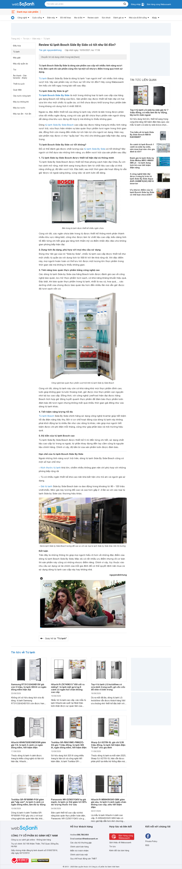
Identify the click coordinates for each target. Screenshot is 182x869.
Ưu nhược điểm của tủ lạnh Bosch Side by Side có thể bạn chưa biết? (142, 192)
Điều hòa (17, 46)
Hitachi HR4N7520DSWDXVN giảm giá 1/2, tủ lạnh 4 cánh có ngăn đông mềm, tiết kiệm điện (28, 745)
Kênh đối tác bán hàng (119, 850)
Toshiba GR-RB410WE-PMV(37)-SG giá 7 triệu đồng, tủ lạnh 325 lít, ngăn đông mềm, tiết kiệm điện (68, 745)
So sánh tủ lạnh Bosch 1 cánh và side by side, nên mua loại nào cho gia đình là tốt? (142, 148)
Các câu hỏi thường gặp (81, 843)
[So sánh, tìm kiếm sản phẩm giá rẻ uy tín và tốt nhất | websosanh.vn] (23, 4)
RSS (147, 845)
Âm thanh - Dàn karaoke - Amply (20, 77)
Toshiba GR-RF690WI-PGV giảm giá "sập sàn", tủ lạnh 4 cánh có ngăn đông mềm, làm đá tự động (28, 802)
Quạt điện (17, 90)
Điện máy (51, 18)
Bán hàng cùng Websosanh (159, 4)
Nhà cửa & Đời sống (138, 18)
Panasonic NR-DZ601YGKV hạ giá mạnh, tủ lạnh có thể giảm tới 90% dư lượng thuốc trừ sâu (69, 802)
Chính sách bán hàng (79, 847)
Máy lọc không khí (21, 102)
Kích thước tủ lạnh (51, 467)
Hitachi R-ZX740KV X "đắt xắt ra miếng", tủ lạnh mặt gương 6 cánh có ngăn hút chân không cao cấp (67, 688)
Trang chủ (15, 39)
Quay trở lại (56, 638)
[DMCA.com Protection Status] (40, 860)
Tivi (14, 70)
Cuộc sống (37, 18)
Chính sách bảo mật (79, 855)
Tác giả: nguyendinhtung (50, 50)
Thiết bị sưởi (19, 84)
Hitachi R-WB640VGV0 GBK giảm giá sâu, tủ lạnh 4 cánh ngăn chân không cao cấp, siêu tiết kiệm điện (108, 803)
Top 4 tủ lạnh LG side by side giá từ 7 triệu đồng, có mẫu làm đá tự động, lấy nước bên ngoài (149, 112)
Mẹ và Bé (78, 18)
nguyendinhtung (118, 575)
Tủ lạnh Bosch (46, 416)
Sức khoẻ (106, 18)
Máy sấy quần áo (20, 64)
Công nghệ (22, 18)
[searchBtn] (125, 4)
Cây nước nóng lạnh (22, 96)
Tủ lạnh (46, 39)
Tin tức (26, 39)
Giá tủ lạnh (46, 486)
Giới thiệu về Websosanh (120, 842)
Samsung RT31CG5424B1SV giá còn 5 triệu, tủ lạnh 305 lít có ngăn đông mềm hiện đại (28, 687)
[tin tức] (12, 17)
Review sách (93, 18)
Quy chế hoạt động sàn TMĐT (83, 859)
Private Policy (151, 841)
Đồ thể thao (65, 18)
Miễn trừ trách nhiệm (79, 851)
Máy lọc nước (19, 108)
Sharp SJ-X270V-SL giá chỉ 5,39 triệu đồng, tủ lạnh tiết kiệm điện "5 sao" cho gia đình (108, 745)
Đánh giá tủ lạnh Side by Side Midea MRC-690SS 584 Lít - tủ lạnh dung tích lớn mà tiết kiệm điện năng (142, 163)
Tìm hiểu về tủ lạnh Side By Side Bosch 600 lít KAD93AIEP (142, 134)
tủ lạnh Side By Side (94, 149)
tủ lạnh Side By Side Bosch (59, 124)
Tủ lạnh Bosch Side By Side (54, 95)
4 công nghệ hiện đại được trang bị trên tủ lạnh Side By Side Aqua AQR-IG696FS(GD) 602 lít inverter (142, 179)
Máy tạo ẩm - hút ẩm (22, 114)
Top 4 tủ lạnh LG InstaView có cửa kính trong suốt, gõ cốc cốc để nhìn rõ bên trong (108, 687)
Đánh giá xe (119, 18)
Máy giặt (17, 58)
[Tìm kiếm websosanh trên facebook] (148, 836)
